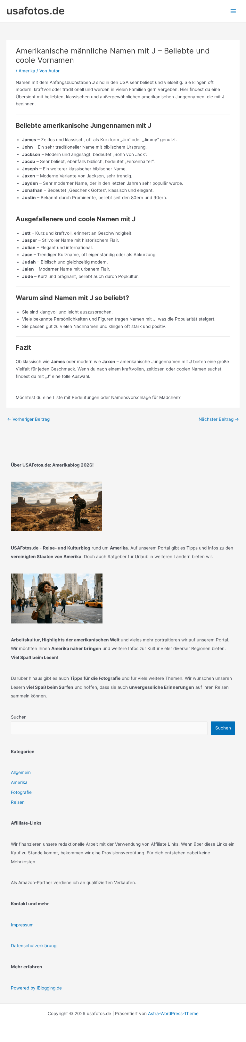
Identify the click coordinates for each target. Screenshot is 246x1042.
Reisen (18, 802)
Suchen (19, 717)
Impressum (22, 924)
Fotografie (21, 792)
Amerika (27, 70)
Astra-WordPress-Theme (173, 1013)
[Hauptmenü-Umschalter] (233, 11)
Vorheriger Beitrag (28, 419)
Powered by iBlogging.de (36, 987)
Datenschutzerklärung (33, 945)
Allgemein (21, 772)
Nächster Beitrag (219, 419)
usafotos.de (35, 10)
